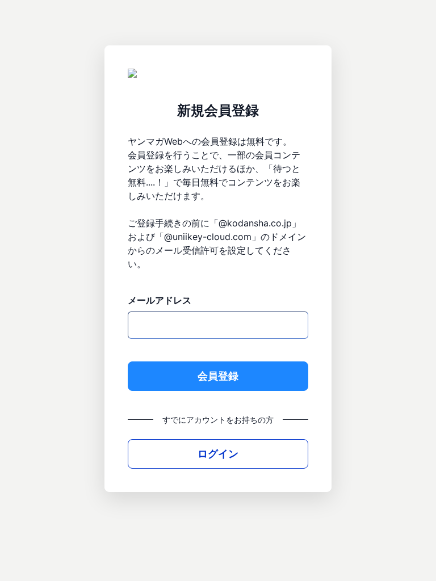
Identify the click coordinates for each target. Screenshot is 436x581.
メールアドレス (159, 300)
